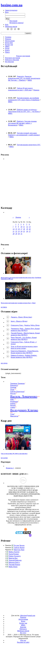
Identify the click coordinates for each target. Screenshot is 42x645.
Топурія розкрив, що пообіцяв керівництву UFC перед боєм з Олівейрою (23, 99)
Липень (18, 217)
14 (13, 229)
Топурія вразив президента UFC (28, 145)
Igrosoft (13, 405)
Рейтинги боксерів (12, 60)
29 (16, 234)
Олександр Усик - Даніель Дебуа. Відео (25, 325)
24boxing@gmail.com (27, 615)
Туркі (12, 414)
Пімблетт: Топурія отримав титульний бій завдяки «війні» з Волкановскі (22, 123)
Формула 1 (10, 468)
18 (24, 229)
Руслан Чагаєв (19, 545)
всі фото (4, 307)
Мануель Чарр (19, 550)
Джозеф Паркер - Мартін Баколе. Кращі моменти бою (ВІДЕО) (25, 334)
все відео (4, 363)
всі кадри (4, 458)
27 (30, 231)
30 (19, 234)
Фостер (13, 393)
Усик (12, 389)
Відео (23, 621)
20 (30, 229)
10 (21, 227)
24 (21, 231)
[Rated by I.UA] (16, 612)
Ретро (7, 48)
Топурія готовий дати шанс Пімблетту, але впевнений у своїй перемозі (24, 134)
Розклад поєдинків (23, 56)
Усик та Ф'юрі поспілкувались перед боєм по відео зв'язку (24, 347)
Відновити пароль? (16, 23)
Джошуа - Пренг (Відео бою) (21, 317)
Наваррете (14, 385)
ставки (12, 407)
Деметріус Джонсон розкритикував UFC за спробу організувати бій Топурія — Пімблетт (24, 78)
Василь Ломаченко (23, 396)
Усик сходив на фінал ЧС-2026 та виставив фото (14, 453)
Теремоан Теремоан (17, 383)
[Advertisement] (21, 590)
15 (16, 229)
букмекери (14, 401)
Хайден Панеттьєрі (17, 391)
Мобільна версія (11, 26)
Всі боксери (9, 62)
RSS (6, 25)
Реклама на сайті (23, 642)
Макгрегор (14, 416)
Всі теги (23, 633)
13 (30, 227)
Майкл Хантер (14, 552)
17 (21, 229)
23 (19, 231)
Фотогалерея (10, 41)
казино (12, 403)
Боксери (23, 627)
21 (13, 231)
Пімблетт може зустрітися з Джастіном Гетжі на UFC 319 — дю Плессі (24, 110)
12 (27, 227)
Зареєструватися (11, 10)
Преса (7, 52)
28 (13, 234)
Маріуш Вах (13, 558)
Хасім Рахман (14, 554)
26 (27, 231)
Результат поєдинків (12, 58)
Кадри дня (9, 45)
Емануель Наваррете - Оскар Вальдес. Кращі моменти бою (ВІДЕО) (25, 352)
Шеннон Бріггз (14, 562)
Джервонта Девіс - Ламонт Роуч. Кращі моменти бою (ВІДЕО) (25, 329)
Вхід (7, 12)
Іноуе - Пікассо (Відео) (19, 321)
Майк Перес (13, 567)
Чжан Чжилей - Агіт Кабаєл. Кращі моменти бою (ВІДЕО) (24, 338)
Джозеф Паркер (14, 564)
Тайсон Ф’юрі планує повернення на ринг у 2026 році (20, 89)
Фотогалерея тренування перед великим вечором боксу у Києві (18, 303)
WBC (12, 399)
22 (16, 231)
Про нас (23, 640)
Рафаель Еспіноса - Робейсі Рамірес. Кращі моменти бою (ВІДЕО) (24, 356)
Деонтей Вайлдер (15, 560)
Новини (8, 39)
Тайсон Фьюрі (19, 547)
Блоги (7, 50)
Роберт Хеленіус (15, 556)
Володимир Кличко (24, 410)
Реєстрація (13, 21)
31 (21, 234)
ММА (7, 46)
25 (24, 231)
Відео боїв (9, 43)
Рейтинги (23, 629)
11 (24, 227)
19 (27, 229)
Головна (8, 37)
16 (19, 229)
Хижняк (13, 387)
